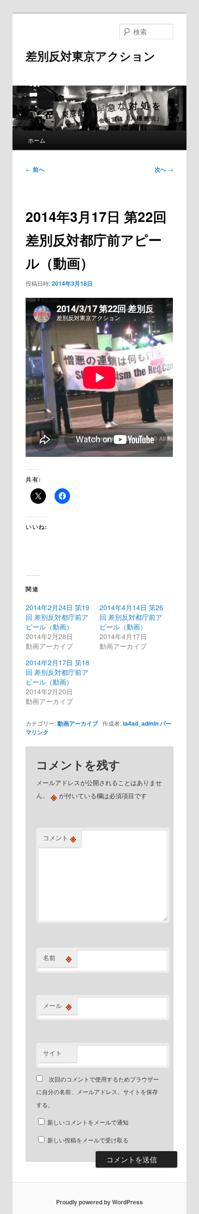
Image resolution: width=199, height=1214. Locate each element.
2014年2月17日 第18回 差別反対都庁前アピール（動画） (57, 672)
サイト (52, 1052)
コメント (59, 838)
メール (57, 1005)
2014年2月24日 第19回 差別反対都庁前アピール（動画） (57, 616)
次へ (164, 169)
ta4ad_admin (140, 723)
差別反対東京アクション (91, 55)
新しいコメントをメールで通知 (87, 1122)
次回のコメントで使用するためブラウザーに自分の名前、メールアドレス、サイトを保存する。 (97, 1092)
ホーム (36, 140)
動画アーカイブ (77, 723)
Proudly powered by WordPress (99, 1202)
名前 (57, 957)
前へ (35, 169)
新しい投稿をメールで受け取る (87, 1140)
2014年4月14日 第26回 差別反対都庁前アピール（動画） (131, 616)
